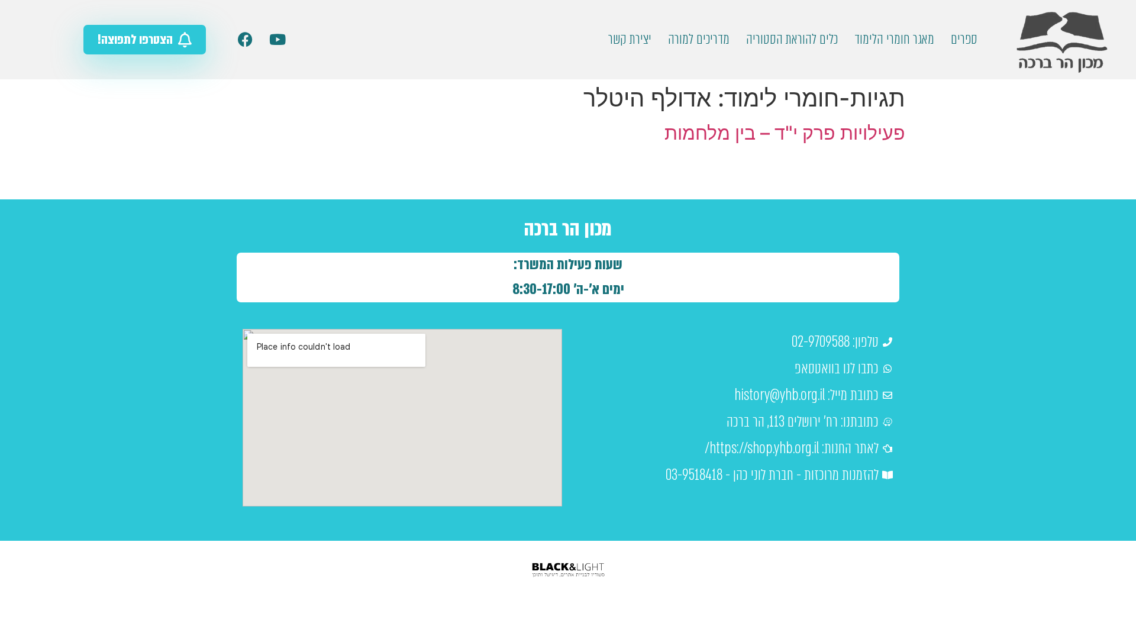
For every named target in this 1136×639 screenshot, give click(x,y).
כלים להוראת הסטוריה (792, 39)
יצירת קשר (629, 39)
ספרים (964, 39)
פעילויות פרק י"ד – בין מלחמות (784, 132)
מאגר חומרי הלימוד (894, 39)
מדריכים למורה (699, 39)
